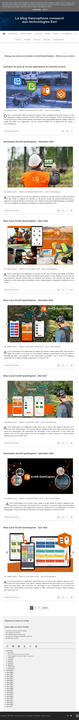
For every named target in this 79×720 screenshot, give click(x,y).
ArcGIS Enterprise (26, 33)
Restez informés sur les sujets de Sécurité (18, 654)
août (9, 652)
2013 (8, 694)
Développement (58, 39)
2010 (8, 700)
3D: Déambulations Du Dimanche (15, 634)
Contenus (56, 33)
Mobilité (47, 33)
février (10, 666)
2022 (8, 676)
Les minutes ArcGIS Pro (13, 632)
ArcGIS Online (12, 33)
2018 (8, 684)
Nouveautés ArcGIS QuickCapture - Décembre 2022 (28, 453)
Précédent (7, 167)
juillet (10, 657)
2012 (8, 696)
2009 (8, 702)
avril (9, 663)
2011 (8, 698)
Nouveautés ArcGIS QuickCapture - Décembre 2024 (28, 142)
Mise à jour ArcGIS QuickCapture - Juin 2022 (25, 527)
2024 (8, 672)
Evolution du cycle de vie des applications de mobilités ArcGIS (34, 67)
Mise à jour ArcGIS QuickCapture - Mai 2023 (25, 376)
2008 (8, 704)
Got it (45, 9)
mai (9, 661)
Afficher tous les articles (65, 56)
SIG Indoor (37, 39)
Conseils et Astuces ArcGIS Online (16, 631)
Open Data (47, 39)
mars (9, 665)
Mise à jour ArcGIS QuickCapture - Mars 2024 (25, 221)
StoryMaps (27, 39)
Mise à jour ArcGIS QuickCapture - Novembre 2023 (28, 300)
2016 (8, 688)
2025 (8, 670)
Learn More (36, 9)
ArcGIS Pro (38, 33)
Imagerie (18, 39)
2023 (8, 674)
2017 (8, 686)
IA (75, 33)
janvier (10, 668)
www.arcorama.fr (20, 716)
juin (9, 659)
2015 (8, 690)
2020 (8, 680)
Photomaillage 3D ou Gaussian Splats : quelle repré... (21, 656)
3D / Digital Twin (67, 33)
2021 (8, 678)
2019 (8, 682)
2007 (8, 706)
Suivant (72, 167)
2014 (8, 692)
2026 (8, 650)
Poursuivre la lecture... (12, 131)
